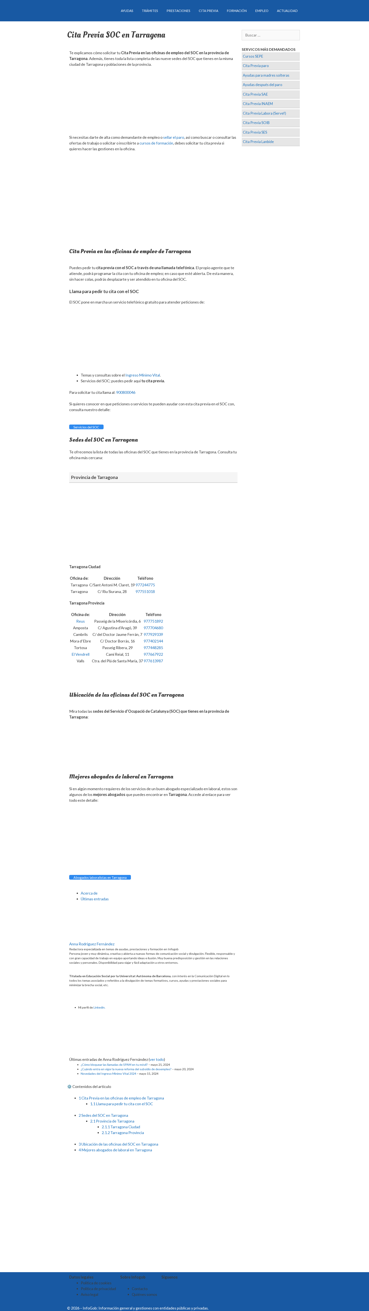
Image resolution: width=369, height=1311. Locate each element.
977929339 (153, 634)
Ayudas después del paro (262, 84)
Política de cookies (96, 1282)
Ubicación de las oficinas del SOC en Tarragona (118, 1144)
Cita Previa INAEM (258, 103)
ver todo (157, 1059)
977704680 (153, 627)
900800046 (125, 392)
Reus (80, 621)
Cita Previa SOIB (256, 122)
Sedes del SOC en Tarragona (103, 1115)
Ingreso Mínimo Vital (142, 375)
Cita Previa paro (256, 65)
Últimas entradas (95, 898)
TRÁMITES (150, 11)
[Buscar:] (271, 35)
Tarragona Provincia (123, 1132)
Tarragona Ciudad (121, 1126)
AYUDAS (127, 11)
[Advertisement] (153, 103)
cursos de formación (156, 143)
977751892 (153, 621)
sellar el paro (173, 137)
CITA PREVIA (208, 11)
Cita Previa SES (255, 132)
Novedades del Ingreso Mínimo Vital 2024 (108, 1073)
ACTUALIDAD (287, 11)
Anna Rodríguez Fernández (91, 944)
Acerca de (89, 893)
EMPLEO (261, 11)
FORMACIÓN (237, 11)
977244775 (145, 585)
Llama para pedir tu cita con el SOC (121, 1103)
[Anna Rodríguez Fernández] (96, 938)
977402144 (153, 641)
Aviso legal (89, 1294)
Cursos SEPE (253, 56)
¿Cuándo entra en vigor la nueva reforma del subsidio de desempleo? (126, 1069)
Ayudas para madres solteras (266, 75)
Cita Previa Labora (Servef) (264, 113)
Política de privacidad (98, 1288)
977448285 (153, 647)
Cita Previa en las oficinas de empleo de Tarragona (121, 1098)
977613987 (153, 660)
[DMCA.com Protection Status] (220, 1308)
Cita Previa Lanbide (258, 141)
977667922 (153, 654)
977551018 (145, 591)
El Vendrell (80, 654)
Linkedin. (99, 1007)
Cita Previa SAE (255, 94)
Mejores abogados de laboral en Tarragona (115, 1149)
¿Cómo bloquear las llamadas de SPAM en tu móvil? (114, 1064)
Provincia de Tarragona (112, 1121)
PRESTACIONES (178, 11)
